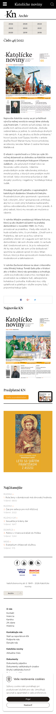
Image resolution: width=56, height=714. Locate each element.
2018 (39, 32)
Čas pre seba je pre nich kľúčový (22, 509)
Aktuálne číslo (13, 653)
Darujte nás (12, 643)
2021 (39, 28)
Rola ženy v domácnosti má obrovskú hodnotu (29, 497)
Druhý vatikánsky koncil (18, 670)
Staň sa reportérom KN (17, 636)
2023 (11, 28)
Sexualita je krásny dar (17, 521)
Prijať (28, 699)
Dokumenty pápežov (16, 663)
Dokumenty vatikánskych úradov (22, 666)
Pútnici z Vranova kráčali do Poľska (23, 533)
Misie (6, 541)
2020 (10, 32)
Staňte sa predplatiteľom (16, 397)
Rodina (8, 494)
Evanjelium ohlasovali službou (21, 545)
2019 (25, 32)
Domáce (8, 530)
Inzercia (10, 616)
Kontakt (10, 613)
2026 (11, 24)
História (10, 626)
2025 (25, 24)
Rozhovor (10, 518)
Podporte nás (13, 639)
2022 (25, 28)
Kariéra (9, 619)
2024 (39, 24)
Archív (11, 593)
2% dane (10, 623)
